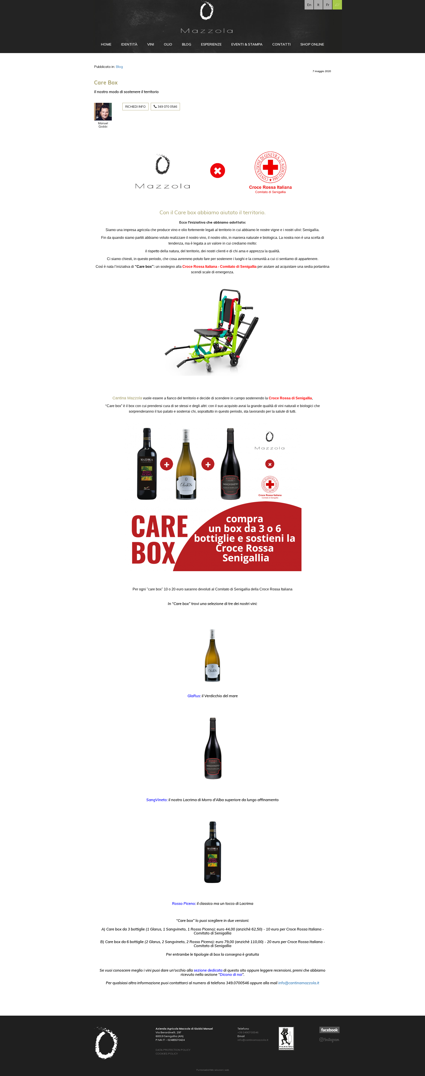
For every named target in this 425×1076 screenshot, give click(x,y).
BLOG (186, 44)
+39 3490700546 (248, 1032)
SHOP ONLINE (312, 44)
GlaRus (193, 695)
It (318, 4)
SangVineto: (157, 799)
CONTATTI (281, 44)
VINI (150, 44)
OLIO (168, 44)
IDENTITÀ (129, 44)
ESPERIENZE (211, 44)
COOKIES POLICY (167, 1053)
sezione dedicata (208, 970)
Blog (119, 66)
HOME (106, 44)
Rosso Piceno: (184, 903)
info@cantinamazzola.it (298, 982)
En (309, 4)
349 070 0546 (167, 107)
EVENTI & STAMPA (247, 44)
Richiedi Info (135, 107)
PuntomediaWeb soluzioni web (212, 1069)
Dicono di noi (231, 974)
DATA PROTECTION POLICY (173, 1049)
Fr (327, 4)
